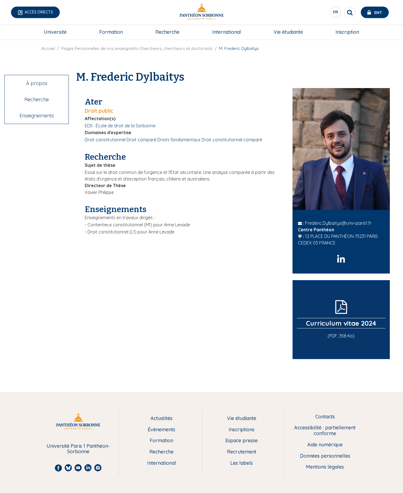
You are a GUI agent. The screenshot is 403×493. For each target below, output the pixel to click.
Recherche (167, 32)
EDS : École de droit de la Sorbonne (120, 125)
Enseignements (36, 115)
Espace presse (241, 441)
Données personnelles (325, 456)
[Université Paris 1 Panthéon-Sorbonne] (201, 12)
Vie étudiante (288, 32)
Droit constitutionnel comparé (232, 139)
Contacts (325, 417)
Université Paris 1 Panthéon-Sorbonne (78, 449)
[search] (349, 12)
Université (55, 32)
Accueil (48, 48)
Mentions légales (325, 467)
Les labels (241, 463)
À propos (36, 83)
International (226, 32)
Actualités (161, 418)
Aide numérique (325, 445)
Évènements (161, 430)
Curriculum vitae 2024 (341, 323)
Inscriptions (241, 430)
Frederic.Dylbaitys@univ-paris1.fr (338, 223)
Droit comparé (141, 139)
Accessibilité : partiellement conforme (325, 430)
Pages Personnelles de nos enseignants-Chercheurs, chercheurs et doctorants (136, 48)
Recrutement (241, 452)
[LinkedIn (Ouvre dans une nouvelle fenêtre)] (341, 259)
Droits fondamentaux (178, 139)
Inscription (347, 32)
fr (336, 13)
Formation (111, 32)
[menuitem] (55, 32)
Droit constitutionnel (105, 139)
